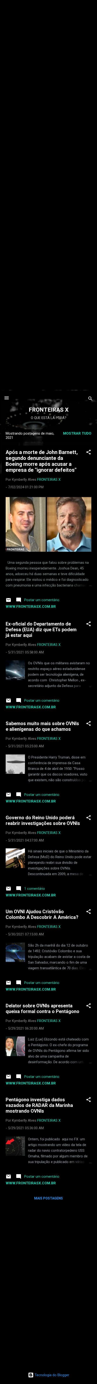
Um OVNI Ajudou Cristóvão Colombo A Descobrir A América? (42, 914)
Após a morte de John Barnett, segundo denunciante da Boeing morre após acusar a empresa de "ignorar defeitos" (42, 461)
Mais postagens (48, 1198)
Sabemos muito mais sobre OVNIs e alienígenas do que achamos (42, 726)
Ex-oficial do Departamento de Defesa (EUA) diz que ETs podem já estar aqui (41, 629)
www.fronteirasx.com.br (31, 606)
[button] (88, 453)
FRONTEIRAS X (49, 409)
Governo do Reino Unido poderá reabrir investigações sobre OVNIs (43, 820)
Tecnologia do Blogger (51, 1375)
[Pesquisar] (90, 399)
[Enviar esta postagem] (8, 601)
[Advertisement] (48, 48)
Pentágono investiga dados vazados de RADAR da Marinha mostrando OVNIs (39, 1105)
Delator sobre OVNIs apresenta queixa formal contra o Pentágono (42, 1008)
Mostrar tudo (77, 433)
